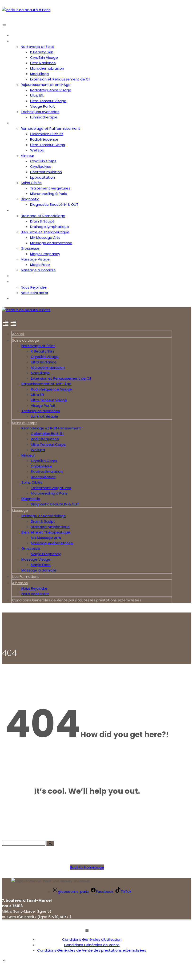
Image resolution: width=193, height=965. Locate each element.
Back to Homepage (87, 867)
